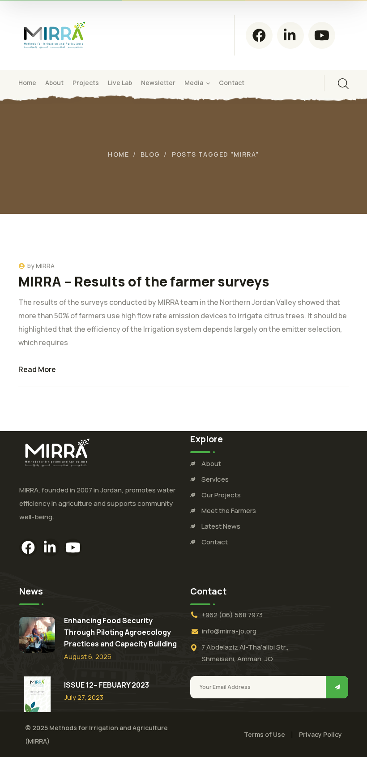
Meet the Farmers (228, 510)
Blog (150, 154)
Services (215, 479)
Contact (214, 542)
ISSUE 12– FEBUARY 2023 (106, 685)
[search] (343, 83)
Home (118, 154)
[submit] (337, 687)
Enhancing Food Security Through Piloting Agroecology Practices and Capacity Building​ (120, 632)
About (211, 463)
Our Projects (221, 495)
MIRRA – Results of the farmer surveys (143, 281)
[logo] (54, 34)
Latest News (220, 526)
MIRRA (45, 265)
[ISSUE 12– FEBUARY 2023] (37, 694)
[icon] (259, 35)
